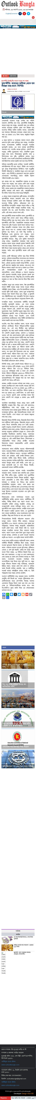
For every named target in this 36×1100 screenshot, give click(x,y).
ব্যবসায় (14, 76)
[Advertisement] (18, 46)
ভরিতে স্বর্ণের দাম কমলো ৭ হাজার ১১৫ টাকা (16, 666)
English (8, 14)
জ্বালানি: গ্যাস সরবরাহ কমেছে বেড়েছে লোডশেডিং (22, 953)
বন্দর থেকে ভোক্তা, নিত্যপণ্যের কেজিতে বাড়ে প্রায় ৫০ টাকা (16, 705)
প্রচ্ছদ (6, 76)
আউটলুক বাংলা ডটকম (8, 1062)
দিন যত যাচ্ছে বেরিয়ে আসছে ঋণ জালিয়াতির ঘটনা (14, 685)
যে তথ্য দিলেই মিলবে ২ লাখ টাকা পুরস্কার (23, 938)
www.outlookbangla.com (10, 1065)
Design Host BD (28, 1094)
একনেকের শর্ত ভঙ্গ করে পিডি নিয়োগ (15, 747)
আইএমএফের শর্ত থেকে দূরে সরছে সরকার (17, 766)
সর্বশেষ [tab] (18, 931)
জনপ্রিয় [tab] (18, 934)
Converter (14, 14)
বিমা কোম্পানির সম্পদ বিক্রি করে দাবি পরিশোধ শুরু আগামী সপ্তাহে (16, 724)
